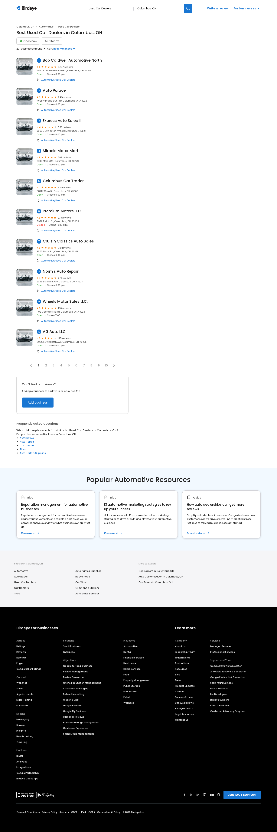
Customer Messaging (75, 688)
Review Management (75, 671)
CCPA (91, 812)
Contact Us (181, 719)
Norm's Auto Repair (61, 271)
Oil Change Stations (87, 588)
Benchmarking (24, 736)
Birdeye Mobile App (27, 778)
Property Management (136, 680)
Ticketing (21, 742)
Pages (20, 663)
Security (64, 812)
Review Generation (74, 677)
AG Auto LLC (54, 331)
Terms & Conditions (28, 812)
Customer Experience (75, 728)
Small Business (72, 646)
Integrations (23, 767)
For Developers (218, 694)
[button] (114, 365)
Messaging (22, 719)
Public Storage (131, 685)
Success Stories (184, 697)
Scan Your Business (221, 682)
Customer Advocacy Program (227, 711)
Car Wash (81, 582)
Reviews (21, 652)
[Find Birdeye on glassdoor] (218, 795)
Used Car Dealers (65, 79)
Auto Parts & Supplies (33, 453)
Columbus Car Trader (63, 181)
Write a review (218, 8)
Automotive (46, 26)
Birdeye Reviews (184, 702)
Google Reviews (72, 705)
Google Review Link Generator (227, 677)
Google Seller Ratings (28, 669)
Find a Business (219, 688)
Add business (38, 403)
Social (19, 688)
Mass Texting (24, 699)
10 (106, 365)
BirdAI (19, 756)
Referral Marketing (73, 694)
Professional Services (222, 652)
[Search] (188, 8)
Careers (179, 691)
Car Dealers (27, 445)
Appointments (25, 694)
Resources (181, 669)
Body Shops (82, 576)
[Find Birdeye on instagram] (204, 795)
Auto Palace (54, 90)
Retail (126, 697)
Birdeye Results (184, 708)
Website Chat (71, 699)
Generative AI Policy (108, 812)
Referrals (21, 657)
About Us (180, 646)
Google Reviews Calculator (226, 666)
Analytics (21, 761)
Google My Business (74, 711)
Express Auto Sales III (62, 120)
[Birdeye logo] (27, 8)
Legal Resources (184, 714)
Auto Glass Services (87, 593)
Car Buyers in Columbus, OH (155, 582)
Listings (20, 646)
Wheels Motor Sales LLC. (65, 301)
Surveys (20, 725)
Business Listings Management (81, 722)
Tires (23, 449)
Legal (126, 674)
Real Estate (130, 691)
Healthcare (129, 663)
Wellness (128, 702)
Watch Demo (183, 657)
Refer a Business (220, 705)
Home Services (132, 669)
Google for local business (78, 666)
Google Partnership (27, 773)
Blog (177, 674)
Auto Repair (27, 442)
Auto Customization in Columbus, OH (160, 576)
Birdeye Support (219, 699)
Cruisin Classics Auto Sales (68, 241)
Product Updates (185, 685)
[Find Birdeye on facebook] (184, 795)
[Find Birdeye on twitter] (191, 795)
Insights (21, 730)
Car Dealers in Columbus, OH (156, 571)
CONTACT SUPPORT (242, 795)
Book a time (182, 663)
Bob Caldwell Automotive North (72, 60)
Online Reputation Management (82, 682)
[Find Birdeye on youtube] (212, 795)
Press (178, 680)
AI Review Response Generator (228, 671)
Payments (22, 705)
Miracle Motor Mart (60, 150)
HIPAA (83, 812)
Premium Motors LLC (62, 211)
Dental (127, 652)
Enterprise (69, 652)
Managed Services (220, 646)
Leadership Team (185, 652)
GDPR (74, 812)
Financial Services (133, 657)
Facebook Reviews (73, 716)
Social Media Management (78, 733)
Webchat (21, 682)
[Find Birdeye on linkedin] (197, 795)
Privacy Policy (49, 812)
